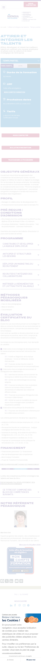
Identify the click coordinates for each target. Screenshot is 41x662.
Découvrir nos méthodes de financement (20, 464)
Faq (15, 594)
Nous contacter (31, 4)
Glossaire (24, 594)
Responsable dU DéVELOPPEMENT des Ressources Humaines (18, 483)
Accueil (3, 27)
